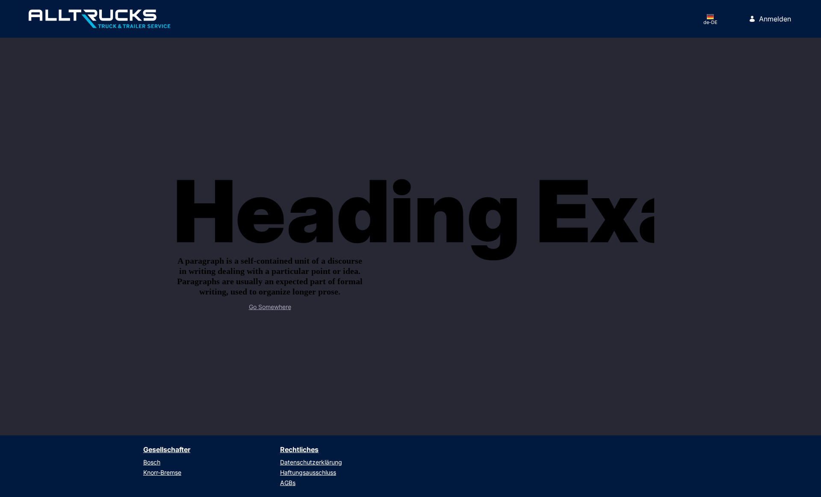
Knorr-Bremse (162, 472)
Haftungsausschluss (308, 472)
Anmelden (775, 19)
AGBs (287, 482)
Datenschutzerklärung (311, 462)
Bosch (151, 462)
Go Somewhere (270, 306)
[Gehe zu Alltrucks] (99, 19)
